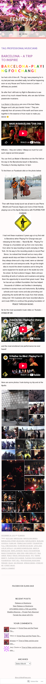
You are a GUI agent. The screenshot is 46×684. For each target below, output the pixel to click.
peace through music (21, 555)
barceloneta (30, 541)
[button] (14, 408)
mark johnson (17, 551)
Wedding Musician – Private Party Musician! (23, 612)
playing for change (16, 558)
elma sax (12, 543)
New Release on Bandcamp (23, 606)
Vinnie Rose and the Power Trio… (29, 636)
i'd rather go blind (25, 546)
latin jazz (38, 546)
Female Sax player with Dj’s (23, 615)
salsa (10, 563)
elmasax (21, 535)
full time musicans (9, 546)
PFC (32, 555)
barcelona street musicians (13, 541)
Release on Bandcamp (23, 603)
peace (9, 555)
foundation (37, 543)
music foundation (8, 553)
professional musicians (30, 560)
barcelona (18, 538)
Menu (24, 34)
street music (9, 565)
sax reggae (18, 563)
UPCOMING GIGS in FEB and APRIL (23, 609)
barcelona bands (30, 538)
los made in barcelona (23, 548)
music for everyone (32, 551)
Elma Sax (23, 19)
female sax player (24, 543)
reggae (4, 563)
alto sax (9, 538)
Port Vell (16, 560)
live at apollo (7, 548)
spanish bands (29, 563)
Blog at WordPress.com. (23, 677)
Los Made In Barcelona (10, 104)
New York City (31, 553)
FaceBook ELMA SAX (23, 586)
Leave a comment (8, 568)
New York (20, 553)
